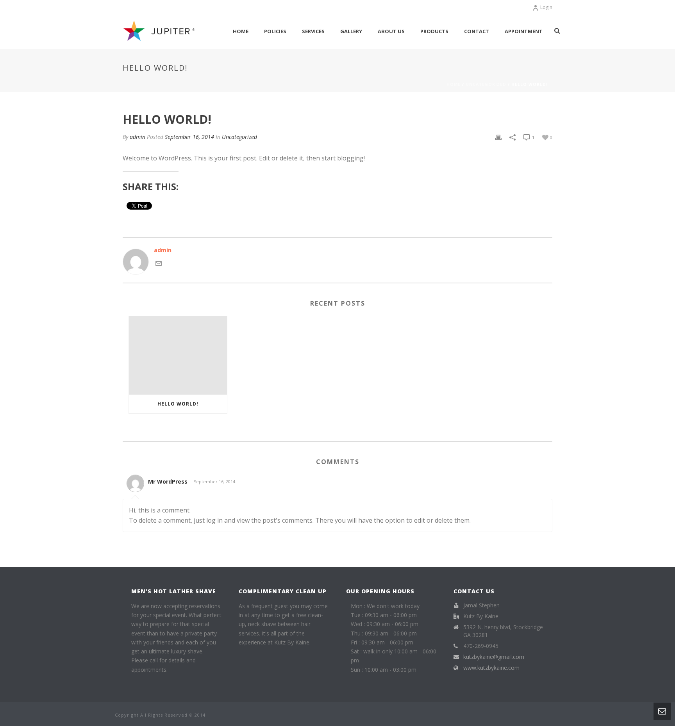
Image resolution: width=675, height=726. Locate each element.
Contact (476, 31)
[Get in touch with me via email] (158, 263)
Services (313, 31)
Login (546, 7)
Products (434, 31)
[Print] (498, 136)
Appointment (524, 31)
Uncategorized (486, 84)
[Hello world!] (178, 355)
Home (240, 31)
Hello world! (177, 403)
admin (137, 137)
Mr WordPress (168, 481)
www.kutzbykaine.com (491, 667)
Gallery (351, 31)
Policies (275, 31)
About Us (391, 31)
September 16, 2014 (189, 137)
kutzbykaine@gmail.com (493, 656)
